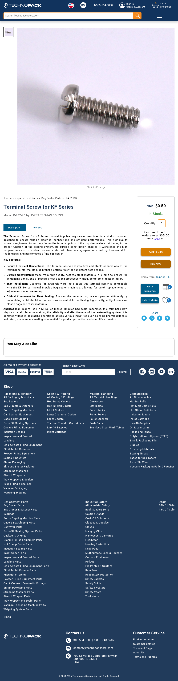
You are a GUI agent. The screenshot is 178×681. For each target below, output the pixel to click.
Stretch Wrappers (14, 475)
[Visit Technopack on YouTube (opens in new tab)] (161, 371)
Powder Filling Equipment (19, 453)
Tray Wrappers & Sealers (18, 479)
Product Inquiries (144, 639)
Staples (134, 444)
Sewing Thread (139, 453)
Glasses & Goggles (97, 522)
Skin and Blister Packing (18, 466)
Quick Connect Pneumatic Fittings (24, 583)
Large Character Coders (61, 414)
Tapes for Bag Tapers (143, 457)
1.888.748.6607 (104, 640)
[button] (71, 5)
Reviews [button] (37, 227)
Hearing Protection (97, 544)
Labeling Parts (12, 561)
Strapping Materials (142, 449)
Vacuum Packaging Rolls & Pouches (152, 466)
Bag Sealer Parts (51, 198)
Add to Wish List (150, 300)
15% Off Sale (167, 509)
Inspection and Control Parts (21, 557)
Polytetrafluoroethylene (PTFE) (149, 436)
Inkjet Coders (55, 410)
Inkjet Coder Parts (14, 553)
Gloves (89, 527)
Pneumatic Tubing (14, 574)
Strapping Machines (15, 471)
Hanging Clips (94, 531)
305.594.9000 (82, 640)
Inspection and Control (17, 436)
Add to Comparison (150, 288)
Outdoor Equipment (97, 557)
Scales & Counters (14, 457)
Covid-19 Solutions (97, 518)
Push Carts (96, 423)
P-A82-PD (71, 198)
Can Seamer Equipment (18, 414)
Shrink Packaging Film (143, 440)
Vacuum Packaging (15, 488)
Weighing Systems (14, 492)
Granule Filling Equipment (19, 427)
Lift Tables (96, 405)
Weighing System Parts (17, 609)
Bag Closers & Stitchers (18, 405)
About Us (139, 652)
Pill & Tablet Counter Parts (19, 570)
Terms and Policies (145, 656)
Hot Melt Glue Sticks (143, 405)
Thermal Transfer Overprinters (65, 423)
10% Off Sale (167, 505)
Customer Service (144, 643)
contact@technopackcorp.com (93, 648)
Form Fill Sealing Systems (19, 423)
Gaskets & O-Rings (14, 535)
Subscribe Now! (74, 366)
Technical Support (144, 648)
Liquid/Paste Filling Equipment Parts (26, 566)
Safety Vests (93, 592)
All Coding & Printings (60, 397)
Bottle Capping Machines (19, 410)
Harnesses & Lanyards (99, 535)
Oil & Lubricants (139, 427)
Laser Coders (55, 418)
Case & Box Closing (15, 418)
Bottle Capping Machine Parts (21, 518)
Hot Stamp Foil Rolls (143, 410)
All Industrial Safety (97, 505)
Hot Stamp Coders (58, 401)
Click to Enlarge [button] (96, 187)
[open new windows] (144, 318)
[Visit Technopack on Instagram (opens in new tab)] (151, 371)
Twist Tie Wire (139, 462)
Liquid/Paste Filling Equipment (22, 444)
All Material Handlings (103, 397)
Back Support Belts (97, 509)
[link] (83, 5)
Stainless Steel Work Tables (107, 427)
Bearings (8, 514)
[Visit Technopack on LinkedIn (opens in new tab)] (171, 371)
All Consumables (140, 397)
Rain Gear (91, 570)
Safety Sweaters (95, 587)
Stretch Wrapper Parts (17, 596)
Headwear (91, 540)
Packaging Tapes (140, 431)
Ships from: (156, 277)
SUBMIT (123, 372)
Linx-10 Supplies (57, 427)
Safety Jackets (94, 579)
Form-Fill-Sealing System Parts (22, 531)
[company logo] (22, 5)
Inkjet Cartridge (56, 431)
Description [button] (14, 227)
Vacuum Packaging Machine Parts (24, 605)
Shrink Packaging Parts (17, 587)
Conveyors (96, 401)
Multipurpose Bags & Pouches (104, 553)
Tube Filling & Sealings (17, 484)
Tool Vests (92, 596)
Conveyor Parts (12, 527)
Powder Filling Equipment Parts (22, 579)
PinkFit (89, 561)
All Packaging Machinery (18, 397)
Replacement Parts (26, 198)
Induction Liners (140, 414)
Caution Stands (94, 514)
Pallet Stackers (99, 418)
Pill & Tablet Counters (16, 449)
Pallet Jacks (97, 410)
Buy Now (155, 264)
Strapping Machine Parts (18, 592)
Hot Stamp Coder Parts (17, 544)
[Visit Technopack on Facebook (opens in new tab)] (142, 371)
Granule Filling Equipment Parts (23, 540)
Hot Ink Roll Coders (59, 405)
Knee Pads (91, 548)
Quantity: (150, 223)
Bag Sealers (10, 401)
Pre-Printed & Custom (98, 566)
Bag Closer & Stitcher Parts (20, 509)
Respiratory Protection (99, 574)
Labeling (8, 440)
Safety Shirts (93, 583)
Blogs (7, 617)
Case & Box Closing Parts (19, 522)
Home (8, 198)
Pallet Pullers (98, 414)
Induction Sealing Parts (17, 548)
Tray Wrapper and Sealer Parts (22, 600)
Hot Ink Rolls (138, 401)
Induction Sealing (14, 431)
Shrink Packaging (14, 462)
